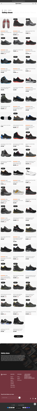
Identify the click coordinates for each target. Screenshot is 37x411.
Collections (5, 10)
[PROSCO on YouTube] (35, 398)
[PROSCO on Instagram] (33, 398)
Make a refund (13, 387)
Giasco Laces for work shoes (5, 125)
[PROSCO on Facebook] (30, 398)
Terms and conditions (12, 383)
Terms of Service (18, 378)
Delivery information (12, 378)
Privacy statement (12, 381)
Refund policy (19, 380)
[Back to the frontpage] (2, 10)
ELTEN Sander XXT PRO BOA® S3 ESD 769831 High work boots (18, 239)
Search (18, 376)
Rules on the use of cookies (13, 385)
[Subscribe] (19, 398)
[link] (28, 377)
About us (12, 376)
